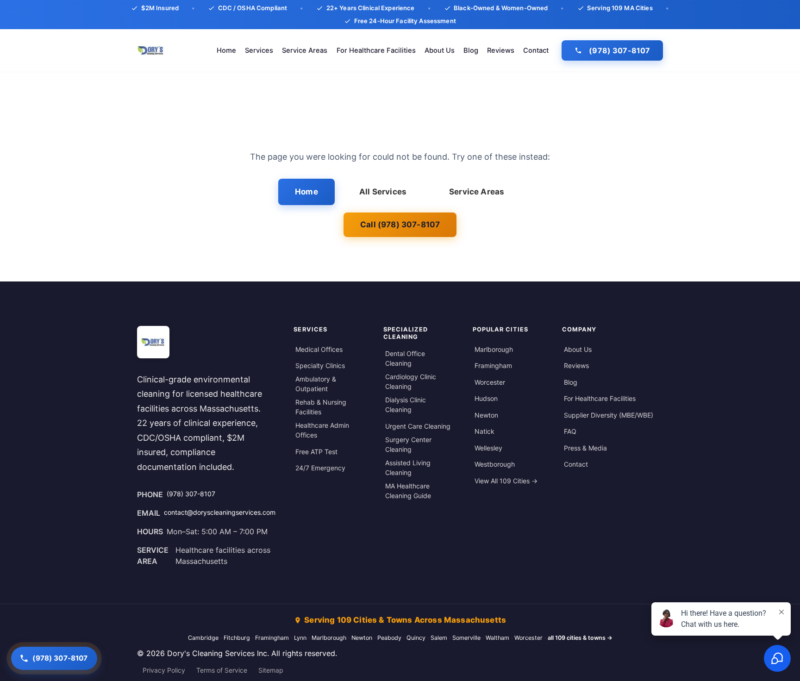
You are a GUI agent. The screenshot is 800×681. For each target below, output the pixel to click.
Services (259, 50)
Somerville (466, 637)
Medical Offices (319, 349)
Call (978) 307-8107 (400, 224)
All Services (382, 191)
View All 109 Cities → (506, 481)
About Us (440, 50)
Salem (439, 637)
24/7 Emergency (320, 468)
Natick (484, 431)
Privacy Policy (164, 670)
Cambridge (203, 637)
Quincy (415, 637)
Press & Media (585, 448)
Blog (470, 50)
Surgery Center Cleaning (408, 444)
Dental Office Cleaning (405, 358)
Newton (486, 415)
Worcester (490, 382)
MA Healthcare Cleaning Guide (408, 491)
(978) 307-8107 (619, 50)
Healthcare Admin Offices (322, 430)
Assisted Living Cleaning (408, 467)
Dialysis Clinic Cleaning (405, 404)
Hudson (486, 398)
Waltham (497, 637)
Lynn (300, 637)
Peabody (389, 637)
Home (226, 50)
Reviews (500, 50)
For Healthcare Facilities (376, 50)
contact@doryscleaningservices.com (219, 512)
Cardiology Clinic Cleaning (410, 381)
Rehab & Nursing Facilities (320, 407)
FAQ (570, 431)
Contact (536, 50)
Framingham (493, 365)
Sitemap (270, 670)
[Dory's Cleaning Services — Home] (151, 50)
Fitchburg (237, 637)
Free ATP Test (316, 452)
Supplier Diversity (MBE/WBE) (608, 415)
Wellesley (488, 448)
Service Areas (304, 50)
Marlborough (494, 349)
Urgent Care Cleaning (417, 426)
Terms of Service (221, 670)
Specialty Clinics (320, 365)
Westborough (495, 464)
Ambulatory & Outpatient (315, 384)
